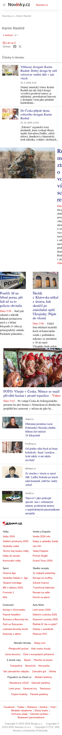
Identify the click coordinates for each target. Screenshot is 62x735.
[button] (10, 70)
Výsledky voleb (11, 546)
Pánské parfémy (39, 694)
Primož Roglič (40, 555)
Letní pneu (14, 688)
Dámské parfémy (41, 682)
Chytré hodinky (19, 694)
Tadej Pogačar (40, 551)
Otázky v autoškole (43, 629)
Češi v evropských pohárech (38, 654)
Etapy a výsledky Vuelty (45, 541)
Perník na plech (41, 597)
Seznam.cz (42, 4)
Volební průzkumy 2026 (15, 541)
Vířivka (52, 671)
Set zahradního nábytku (16, 671)
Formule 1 (8, 592)
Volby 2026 (9, 536)
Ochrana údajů (19, 714)
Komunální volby (12, 560)
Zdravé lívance (41, 582)
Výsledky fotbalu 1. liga (15, 577)
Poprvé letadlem (11, 614)
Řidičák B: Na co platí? (45, 624)
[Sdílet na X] (20, 46)
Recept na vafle (41, 592)
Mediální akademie (21, 710)
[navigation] (4, 5)
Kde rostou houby (41, 648)
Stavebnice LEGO (19, 682)
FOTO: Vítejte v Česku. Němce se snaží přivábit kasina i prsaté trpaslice (31, 393)
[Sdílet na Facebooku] (15, 46)
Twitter (20, 707)
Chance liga (9, 573)
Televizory (45, 688)
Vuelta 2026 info (41, 536)
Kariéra (44, 707)
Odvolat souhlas (39, 714)
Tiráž (53, 707)
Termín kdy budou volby (16, 551)
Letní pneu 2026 (42, 609)
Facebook (9, 707)
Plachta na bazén (43, 660)
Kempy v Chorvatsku (14, 609)
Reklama (32, 707)
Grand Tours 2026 (43, 560)
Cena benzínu (12, 654)
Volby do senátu (11, 555)
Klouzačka (44, 665)
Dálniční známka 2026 (45, 614)
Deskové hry (30, 688)
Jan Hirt (37, 546)
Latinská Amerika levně (15, 629)
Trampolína (16, 665)
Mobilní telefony (43, 677)
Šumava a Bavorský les (15, 619)
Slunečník (30, 665)
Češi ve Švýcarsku (13, 624)
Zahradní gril (39, 671)
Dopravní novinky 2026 (45, 619)
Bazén (27, 660)
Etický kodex (41, 710)
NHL (5, 597)
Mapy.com (39, 642)
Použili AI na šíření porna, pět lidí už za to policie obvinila (11, 299)
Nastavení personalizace (31, 717)
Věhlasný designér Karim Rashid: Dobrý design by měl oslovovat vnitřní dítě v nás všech (38, 72)
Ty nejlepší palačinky (44, 573)
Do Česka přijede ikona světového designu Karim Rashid (36, 114)
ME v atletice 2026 (13, 587)
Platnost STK (40, 633)
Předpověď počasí (19, 648)
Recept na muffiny (43, 577)
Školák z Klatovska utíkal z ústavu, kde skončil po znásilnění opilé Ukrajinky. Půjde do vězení (45, 305)
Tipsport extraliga (12, 582)
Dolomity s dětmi (12, 633)
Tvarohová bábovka (43, 587)
